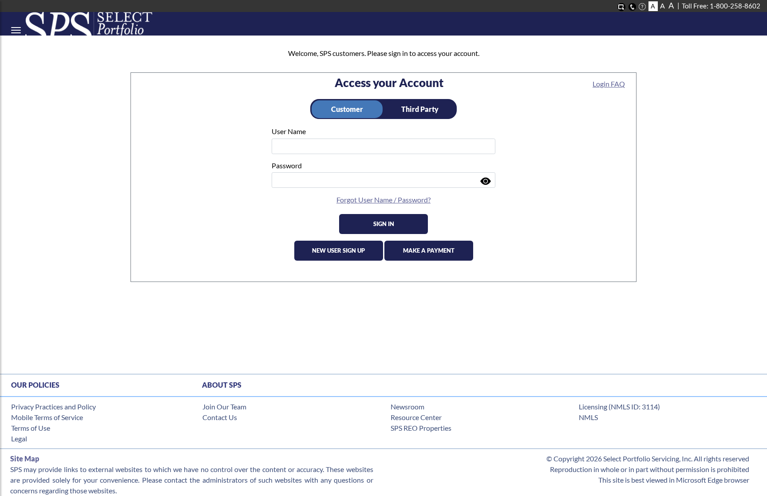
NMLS (588, 417)
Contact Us (219, 417)
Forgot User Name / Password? (383, 199)
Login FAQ (609, 83)
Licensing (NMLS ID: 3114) (619, 406)
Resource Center (416, 417)
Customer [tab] (347, 109)
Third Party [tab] (420, 109)
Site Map (24, 458)
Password (287, 165)
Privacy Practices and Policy (53, 406)
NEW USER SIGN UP (338, 250)
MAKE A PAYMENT (429, 250)
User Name (289, 131)
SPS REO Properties (421, 428)
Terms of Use (30, 428)
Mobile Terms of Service (47, 417)
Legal (19, 438)
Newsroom (407, 406)
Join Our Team (224, 406)
